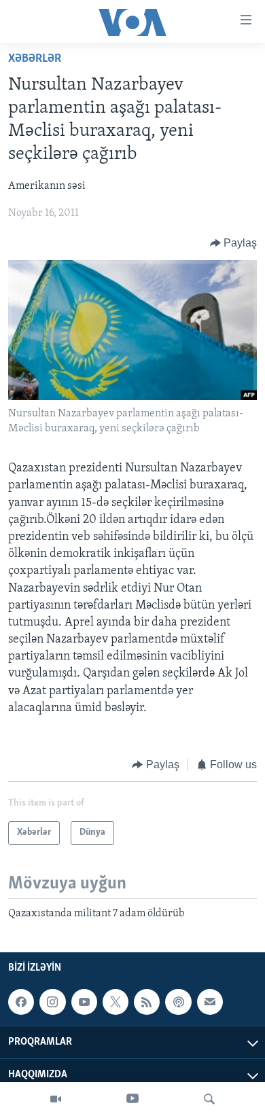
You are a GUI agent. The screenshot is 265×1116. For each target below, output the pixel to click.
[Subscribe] (210, 1002)
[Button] (234, 243)
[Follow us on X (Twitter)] (115, 1002)
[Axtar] (209, 1099)
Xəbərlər (34, 59)
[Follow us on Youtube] (84, 1002)
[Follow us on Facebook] (21, 1002)
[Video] (55, 1099)
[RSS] (147, 1002)
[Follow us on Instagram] (52, 1002)
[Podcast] (178, 1002)
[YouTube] (132, 1099)
